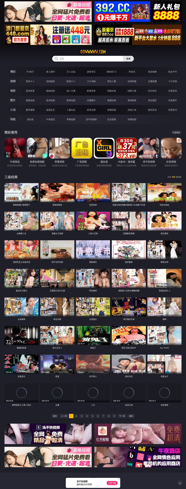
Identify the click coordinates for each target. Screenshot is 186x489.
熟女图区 (152, 100)
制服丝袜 (111, 90)
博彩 (13, 72)
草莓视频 (71, 119)
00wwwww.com (93, 51)
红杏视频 (111, 119)
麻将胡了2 (112, 71)
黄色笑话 (152, 109)
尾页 (131, 416)
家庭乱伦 (50, 109)
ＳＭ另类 (172, 81)
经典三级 (132, 90)
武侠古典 (91, 109)
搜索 (128, 58)
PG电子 (30, 71)
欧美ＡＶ (71, 81)
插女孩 (30, 119)
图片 (13, 100)
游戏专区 (91, 71)
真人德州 (50, 71)
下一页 (122, 416)
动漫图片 (91, 100)
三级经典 (11, 177)
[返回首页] (180, 483)
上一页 (64, 416)
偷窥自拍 (30, 100)
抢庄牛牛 (172, 71)
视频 (13, 81)
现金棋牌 (152, 71)
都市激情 (30, 109)
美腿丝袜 (111, 100)
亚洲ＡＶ (30, 81)
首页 (55, 416)
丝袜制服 (132, 81)
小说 (13, 110)
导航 (13, 119)
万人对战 (71, 71)
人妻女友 (71, 109)
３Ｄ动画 (91, 81)
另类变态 (172, 90)
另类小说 (132, 109)
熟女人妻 (111, 81)
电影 (13, 91)
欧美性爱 (91, 90)
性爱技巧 (172, 109)
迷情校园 (111, 109)
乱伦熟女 (152, 90)
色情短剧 (132, 119)
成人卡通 (71, 90)
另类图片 (172, 100)
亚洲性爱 (30, 90)
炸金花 (132, 71)
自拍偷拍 (50, 81)
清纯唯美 (132, 100)
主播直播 (152, 81)
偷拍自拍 (50, 90)
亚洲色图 (50, 100)
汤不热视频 (91, 119)
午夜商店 (50, 119)
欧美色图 (71, 100)
